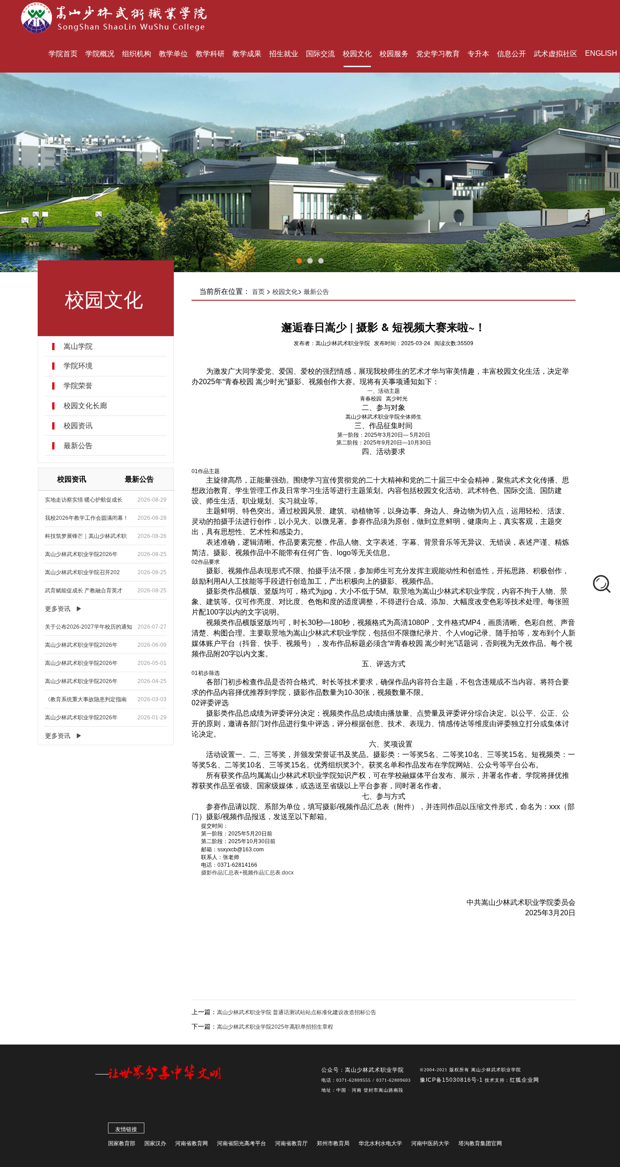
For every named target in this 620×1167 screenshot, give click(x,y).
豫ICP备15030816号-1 (452, 1080)
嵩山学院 (78, 346)
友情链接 (126, 1129)
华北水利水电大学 (380, 1143)
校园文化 (285, 291)
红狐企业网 (524, 1080)
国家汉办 (155, 1143)
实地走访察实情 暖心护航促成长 (84, 500)
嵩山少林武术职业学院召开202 (82, 572)
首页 (258, 291)
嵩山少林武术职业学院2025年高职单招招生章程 (275, 1027)
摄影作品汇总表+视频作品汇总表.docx (247, 872)
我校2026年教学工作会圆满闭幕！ (86, 518)
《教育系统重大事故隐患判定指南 (86, 699)
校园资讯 (78, 426)
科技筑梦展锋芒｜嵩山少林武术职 (86, 536)
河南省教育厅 (291, 1143)
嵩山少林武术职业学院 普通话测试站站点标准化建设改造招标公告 (296, 1012)
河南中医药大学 (430, 1143)
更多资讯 (57, 608)
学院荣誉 (78, 386)
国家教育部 (121, 1143)
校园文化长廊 (85, 406)
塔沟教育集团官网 (480, 1143)
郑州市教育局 (333, 1143)
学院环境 (78, 366)
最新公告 (78, 445)
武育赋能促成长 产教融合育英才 (84, 590)
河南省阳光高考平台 (241, 1143)
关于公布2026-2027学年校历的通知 (88, 627)
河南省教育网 (191, 1143)
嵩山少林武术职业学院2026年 (81, 554)
